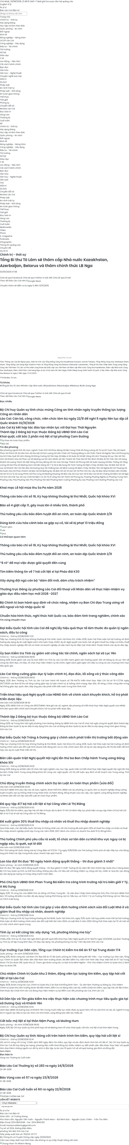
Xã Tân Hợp (53, 456)
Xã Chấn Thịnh (94, 453)
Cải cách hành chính (10, 64)
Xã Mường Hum (25, 465)
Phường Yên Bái (42, 479)
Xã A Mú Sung (61, 465)
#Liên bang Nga (88, 385)
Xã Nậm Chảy (82, 468)
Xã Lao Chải (26, 476)
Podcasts (4, 239)
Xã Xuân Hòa (6, 471)
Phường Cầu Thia (8, 479)
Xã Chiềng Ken (52, 468)
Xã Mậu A (64, 456)
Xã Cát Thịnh (63, 476)
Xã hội (3, 52)
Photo (3, 233)
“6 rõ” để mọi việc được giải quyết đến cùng (33, 563)
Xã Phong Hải (82, 462)
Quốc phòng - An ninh (11, 28)
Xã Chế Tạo (14, 476)
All (1, 123)
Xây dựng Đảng (7, 22)
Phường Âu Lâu (78, 479)
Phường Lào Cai (114, 479)
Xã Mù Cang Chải (72, 450)
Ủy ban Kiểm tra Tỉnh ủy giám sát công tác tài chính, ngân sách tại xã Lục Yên (58, 653)
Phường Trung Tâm (118, 476)
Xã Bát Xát (114, 465)
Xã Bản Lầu (66, 473)
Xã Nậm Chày (90, 465)
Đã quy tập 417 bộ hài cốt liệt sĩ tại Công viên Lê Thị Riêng (42, 804)
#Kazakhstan (50, 385)
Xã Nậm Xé (115, 473)
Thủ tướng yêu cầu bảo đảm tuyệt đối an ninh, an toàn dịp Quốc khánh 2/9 (56, 514)
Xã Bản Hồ (58, 471)
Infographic (6, 242)
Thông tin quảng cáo (10, 245)
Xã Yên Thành (66, 459)
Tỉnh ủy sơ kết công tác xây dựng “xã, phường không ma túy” (45, 932)
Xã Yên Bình (90, 459)
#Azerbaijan (63, 385)
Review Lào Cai (7, 108)
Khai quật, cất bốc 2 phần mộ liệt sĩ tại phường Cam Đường (44, 436)
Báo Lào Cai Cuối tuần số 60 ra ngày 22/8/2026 (35, 1089)
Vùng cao (4, 114)
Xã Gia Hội (35, 453)
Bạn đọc (4, 67)
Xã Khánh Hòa (12, 459)
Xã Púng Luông (88, 450)
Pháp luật (5, 85)
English (3, 4)
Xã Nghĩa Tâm (109, 453)
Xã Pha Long (35, 473)
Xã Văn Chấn (60, 453)
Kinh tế (3, 34)
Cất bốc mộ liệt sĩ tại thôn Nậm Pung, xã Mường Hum (39, 1021)
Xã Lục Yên (113, 456)
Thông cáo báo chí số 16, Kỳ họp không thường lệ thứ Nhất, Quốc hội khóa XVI (57, 496)
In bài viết (47, 277)
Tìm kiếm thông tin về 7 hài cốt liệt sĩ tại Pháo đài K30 (40, 572)
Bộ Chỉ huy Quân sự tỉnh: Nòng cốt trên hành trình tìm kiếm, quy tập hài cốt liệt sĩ (60, 1036)
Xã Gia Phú (12, 465)
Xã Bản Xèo (103, 465)
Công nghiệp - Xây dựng (12, 43)
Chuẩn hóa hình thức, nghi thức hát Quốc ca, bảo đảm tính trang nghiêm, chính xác (62, 616)
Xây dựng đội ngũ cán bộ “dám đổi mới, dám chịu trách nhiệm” (47, 580)
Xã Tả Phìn (79, 471)
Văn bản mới (6, 702)
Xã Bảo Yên (94, 468)
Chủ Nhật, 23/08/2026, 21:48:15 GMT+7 (18, 1)
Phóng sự (4, 102)
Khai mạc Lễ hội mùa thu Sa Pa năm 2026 (31, 488)
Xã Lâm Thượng (100, 456)
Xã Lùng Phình (22, 473)
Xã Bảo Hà (34, 471)
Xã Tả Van (68, 471)
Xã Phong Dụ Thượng (81, 476)
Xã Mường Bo (46, 471)
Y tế (2, 58)
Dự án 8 (4, 250)
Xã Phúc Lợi (25, 459)
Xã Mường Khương (51, 473)
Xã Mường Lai (37, 459)
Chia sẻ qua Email (62, 277)
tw (8, 1110)
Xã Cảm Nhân (51, 459)
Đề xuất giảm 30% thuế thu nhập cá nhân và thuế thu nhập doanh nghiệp (55, 821)
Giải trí (3, 79)
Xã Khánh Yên (11, 468)
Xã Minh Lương (67, 468)
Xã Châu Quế (10, 456)
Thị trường (5, 49)
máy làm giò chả (7, 1106)
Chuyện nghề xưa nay (11, 76)
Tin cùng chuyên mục (13, 619)
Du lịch (3, 82)
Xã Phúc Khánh (21, 471)
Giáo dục (4, 55)
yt (4, 7)
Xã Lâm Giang (24, 456)
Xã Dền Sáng (40, 465)
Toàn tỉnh (43, 450)
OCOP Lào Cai (7, 40)
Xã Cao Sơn (78, 473)
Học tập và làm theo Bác (12, 25)
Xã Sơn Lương (47, 453)
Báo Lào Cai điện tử (9, 10)
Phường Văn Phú (25, 479)
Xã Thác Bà (78, 459)
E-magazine (6, 236)
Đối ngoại (5, 31)
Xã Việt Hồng (29, 462)
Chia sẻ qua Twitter (32, 277)
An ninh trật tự (7, 87)
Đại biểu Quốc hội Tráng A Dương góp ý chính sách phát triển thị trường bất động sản (64, 737)
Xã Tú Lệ (100, 450)
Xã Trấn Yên (112, 459)
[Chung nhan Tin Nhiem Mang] (15, 1143)
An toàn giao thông (9, 93)
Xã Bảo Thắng (112, 462)
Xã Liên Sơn (24, 453)
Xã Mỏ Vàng (85, 456)
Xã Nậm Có (38, 476)
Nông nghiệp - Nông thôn (13, 37)
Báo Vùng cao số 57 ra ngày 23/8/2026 (29, 1077)
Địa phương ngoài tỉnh (11, 450)
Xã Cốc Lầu (90, 471)
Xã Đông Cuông (39, 456)
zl (5, 7)
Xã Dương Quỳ (37, 468)
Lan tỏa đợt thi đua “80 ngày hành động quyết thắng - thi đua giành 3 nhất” (57, 861)
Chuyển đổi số (7, 105)
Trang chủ (5, 16)
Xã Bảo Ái (101, 459)
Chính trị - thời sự (8, 19)
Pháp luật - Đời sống (10, 91)
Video (3, 230)
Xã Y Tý (50, 465)
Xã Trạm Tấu (110, 450)
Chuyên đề (5, 247)
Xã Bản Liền (114, 471)
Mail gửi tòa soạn (46, 1)
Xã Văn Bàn (24, 468)
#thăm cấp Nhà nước (32, 385)
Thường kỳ (5, 117)
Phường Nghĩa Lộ (100, 476)
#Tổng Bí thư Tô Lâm (10, 385)
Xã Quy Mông (42, 462)
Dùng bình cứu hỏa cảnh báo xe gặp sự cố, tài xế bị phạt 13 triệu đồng (52, 523)
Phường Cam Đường (96, 479)
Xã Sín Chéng (103, 473)
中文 (10, 4)
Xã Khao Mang (55, 450)
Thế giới (4, 99)
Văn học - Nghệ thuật (11, 73)
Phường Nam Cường (60, 479)
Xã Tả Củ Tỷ (9, 473)
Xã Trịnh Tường (75, 465)
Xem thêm (5, 1051)
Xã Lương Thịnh (15, 462)
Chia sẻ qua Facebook (11, 277)
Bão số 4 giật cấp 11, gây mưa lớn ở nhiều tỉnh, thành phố (42, 505)
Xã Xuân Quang (97, 462)
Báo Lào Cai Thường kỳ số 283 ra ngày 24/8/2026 (36, 1066)
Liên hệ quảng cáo (64, 1)
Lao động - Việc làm (10, 61)
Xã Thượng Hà (120, 468)
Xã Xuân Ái (74, 456)
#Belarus (74, 385)
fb (1, 7)
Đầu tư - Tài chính (9, 46)
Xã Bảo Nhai (102, 471)
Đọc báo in (5, 111)
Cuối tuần (5, 120)
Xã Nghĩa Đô (106, 468)
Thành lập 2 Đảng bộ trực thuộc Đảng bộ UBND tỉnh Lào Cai (44, 432)
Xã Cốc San (55, 462)
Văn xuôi (4, 179)
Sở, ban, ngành (30, 450)
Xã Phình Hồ (11, 453)
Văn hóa (4, 70)
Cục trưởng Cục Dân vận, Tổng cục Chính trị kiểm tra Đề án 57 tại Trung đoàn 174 (60, 950)
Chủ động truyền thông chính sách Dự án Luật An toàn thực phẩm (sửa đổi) (57, 783)
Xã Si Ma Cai (90, 473)
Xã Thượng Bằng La (77, 453)
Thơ (2, 182)
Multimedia (5, 227)
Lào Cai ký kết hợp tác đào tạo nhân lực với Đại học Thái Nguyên (48, 427)
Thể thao (4, 96)
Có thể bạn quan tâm (13, 536)
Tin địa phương (9, 447)
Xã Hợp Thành (68, 462)
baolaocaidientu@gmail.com (21, 1125)
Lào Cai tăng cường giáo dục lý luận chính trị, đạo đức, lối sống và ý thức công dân (62, 674)
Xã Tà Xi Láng (50, 476)
